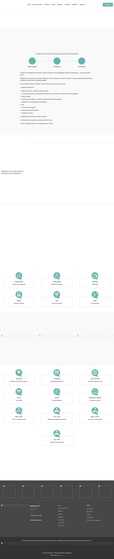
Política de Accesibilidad (93, 520)
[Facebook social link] (93, 4)
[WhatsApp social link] (99, 4)
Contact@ (61, 520)
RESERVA (57, 472)
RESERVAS (108, 4)
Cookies (89, 514)
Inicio (59, 505)
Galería (60, 514)
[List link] (43, 515)
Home (55, 21)
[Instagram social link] (96, 4)
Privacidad (90, 511)
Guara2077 (61, 522)
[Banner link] (19, 347)
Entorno (60, 511)
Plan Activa (60, 555)
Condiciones (90, 517)
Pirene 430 (61, 525)
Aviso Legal (90, 508)
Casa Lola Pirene (63, 508)
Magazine (61, 517)
